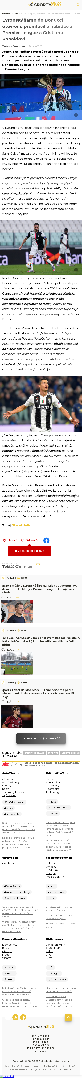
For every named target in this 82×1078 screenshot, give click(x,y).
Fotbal (18, 13)
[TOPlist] (7, 1076)
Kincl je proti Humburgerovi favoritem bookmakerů (61, 990)
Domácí (51, 778)
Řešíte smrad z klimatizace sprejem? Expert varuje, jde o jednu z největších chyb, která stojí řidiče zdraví (18, 827)
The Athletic (21, 525)
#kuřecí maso (56, 892)
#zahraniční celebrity (17, 892)
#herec (8, 979)
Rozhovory (52, 785)
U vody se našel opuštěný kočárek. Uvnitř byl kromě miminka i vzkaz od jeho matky (19, 1003)
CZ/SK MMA (53, 947)
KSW (49, 957)
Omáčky (51, 866)
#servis (8, 808)
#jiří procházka (57, 979)
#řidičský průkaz (14, 802)
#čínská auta (12, 814)
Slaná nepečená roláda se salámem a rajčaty (59, 917)
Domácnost (9, 944)
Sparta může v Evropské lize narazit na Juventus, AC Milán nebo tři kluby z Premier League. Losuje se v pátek (39, 589)
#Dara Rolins (12, 886)
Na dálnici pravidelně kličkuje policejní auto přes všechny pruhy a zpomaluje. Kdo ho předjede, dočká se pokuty (18, 842)
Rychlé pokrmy (55, 876)
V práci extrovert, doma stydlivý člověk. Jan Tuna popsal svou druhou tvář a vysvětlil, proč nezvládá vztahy (19, 926)
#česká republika (58, 807)
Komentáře (53, 782)
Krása (5, 947)
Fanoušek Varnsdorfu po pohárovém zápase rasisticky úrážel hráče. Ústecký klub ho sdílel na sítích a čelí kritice (40, 641)
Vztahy (6, 957)
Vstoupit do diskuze (30, 550)
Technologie (53, 792)
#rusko (52, 801)
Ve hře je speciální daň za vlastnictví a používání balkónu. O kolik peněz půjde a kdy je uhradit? (59, 845)
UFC (48, 954)
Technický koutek (13, 792)
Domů (6, 13)
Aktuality (7, 778)
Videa (49, 951)
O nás (41, 1051)
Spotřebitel (53, 788)
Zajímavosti (9, 795)
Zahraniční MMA (55, 944)
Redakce (41, 1039)
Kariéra (41, 1042)
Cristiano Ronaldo (34, 753)
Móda (6, 954)
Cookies (41, 1045)
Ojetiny (6, 785)
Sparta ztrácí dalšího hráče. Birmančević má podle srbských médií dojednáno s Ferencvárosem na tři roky (37, 693)
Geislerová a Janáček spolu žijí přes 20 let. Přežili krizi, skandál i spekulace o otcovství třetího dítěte (20, 911)
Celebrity (8, 863)
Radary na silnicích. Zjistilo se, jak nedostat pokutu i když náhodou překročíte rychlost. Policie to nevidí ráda (60, 829)
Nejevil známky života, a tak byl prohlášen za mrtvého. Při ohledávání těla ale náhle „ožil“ (19, 991)
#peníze (53, 813)
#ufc (50, 967)
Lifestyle (7, 951)
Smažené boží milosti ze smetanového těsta (59, 908)
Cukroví (50, 863)
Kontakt (41, 1036)
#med (51, 886)
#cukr (51, 897)
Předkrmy (52, 869)
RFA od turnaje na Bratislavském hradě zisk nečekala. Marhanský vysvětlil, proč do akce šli (59, 1001)
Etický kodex (41, 1048)
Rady (5, 788)
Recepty (51, 873)
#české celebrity (14, 897)
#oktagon (54, 973)
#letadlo (9, 973)
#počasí (9, 967)
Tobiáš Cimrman (13, 45)
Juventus (53, 753)
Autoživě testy (11, 782)
